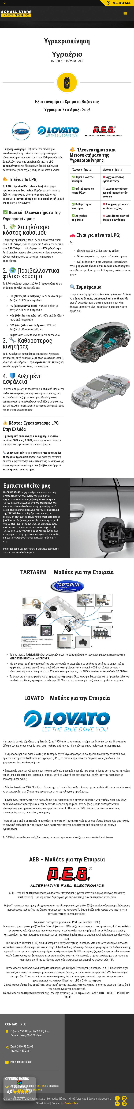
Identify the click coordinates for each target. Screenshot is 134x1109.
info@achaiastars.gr (21, 1061)
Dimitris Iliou (71, 1103)
